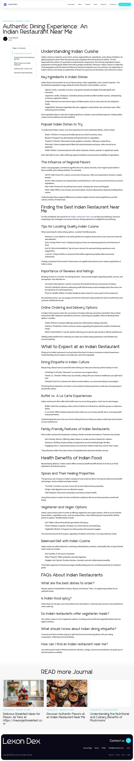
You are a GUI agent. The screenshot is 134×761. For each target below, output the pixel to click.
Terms (123, 755)
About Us (111, 755)
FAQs (104, 748)
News (97, 748)
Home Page (87, 748)
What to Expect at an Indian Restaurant (22, 64)
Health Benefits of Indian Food (23, 68)
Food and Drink (8, 21)
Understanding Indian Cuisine (23, 53)
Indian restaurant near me (82, 217)
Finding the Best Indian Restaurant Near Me (24, 58)
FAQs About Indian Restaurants (23, 72)
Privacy (118, 755)
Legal (128, 755)
